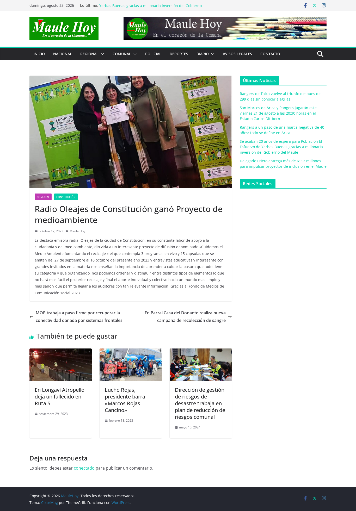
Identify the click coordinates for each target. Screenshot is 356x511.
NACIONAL (62, 53)
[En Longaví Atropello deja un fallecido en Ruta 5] (60, 352)
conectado (84, 468)
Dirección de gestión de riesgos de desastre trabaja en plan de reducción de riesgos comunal (200, 403)
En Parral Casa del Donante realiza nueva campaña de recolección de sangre (185, 316)
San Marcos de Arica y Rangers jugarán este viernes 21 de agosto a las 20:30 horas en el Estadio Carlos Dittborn (278, 113)
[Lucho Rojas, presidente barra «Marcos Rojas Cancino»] (131, 352)
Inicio (39, 53)
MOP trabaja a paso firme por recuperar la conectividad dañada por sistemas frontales (79, 316)
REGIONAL (89, 53)
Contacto (270, 53)
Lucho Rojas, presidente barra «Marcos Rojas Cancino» (125, 400)
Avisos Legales (237, 53)
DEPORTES (179, 53)
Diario (203, 53)
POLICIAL (153, 53)
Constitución (66, 197)
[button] (101, 54)
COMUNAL (122, 53)
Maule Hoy (77, 231)
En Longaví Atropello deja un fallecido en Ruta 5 (59, 396)
